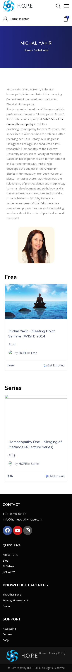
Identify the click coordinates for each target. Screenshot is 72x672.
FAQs (6, 640)
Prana (6, 606)
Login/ (14, 19)
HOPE (23, 353)
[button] (65, 19)
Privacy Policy (57, 653)
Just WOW (9, 572)
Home (27, 50)
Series (35, 464)
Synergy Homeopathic (16, 600)
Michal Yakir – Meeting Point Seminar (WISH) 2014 (31, 334)
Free (34, 353)
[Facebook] (7, 530)
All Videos (8, 566)
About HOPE (10, 554)
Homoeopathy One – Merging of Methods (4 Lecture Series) (35, 444)
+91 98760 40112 (14, 514)
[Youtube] (17, 530)
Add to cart (56, 476)
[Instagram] (27, 530)
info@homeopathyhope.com (22, 519)
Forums (7, 634)
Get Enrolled (55, 365)
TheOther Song (12, 594)
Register (23, 19)
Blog (5, 560)
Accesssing (9, 628)
